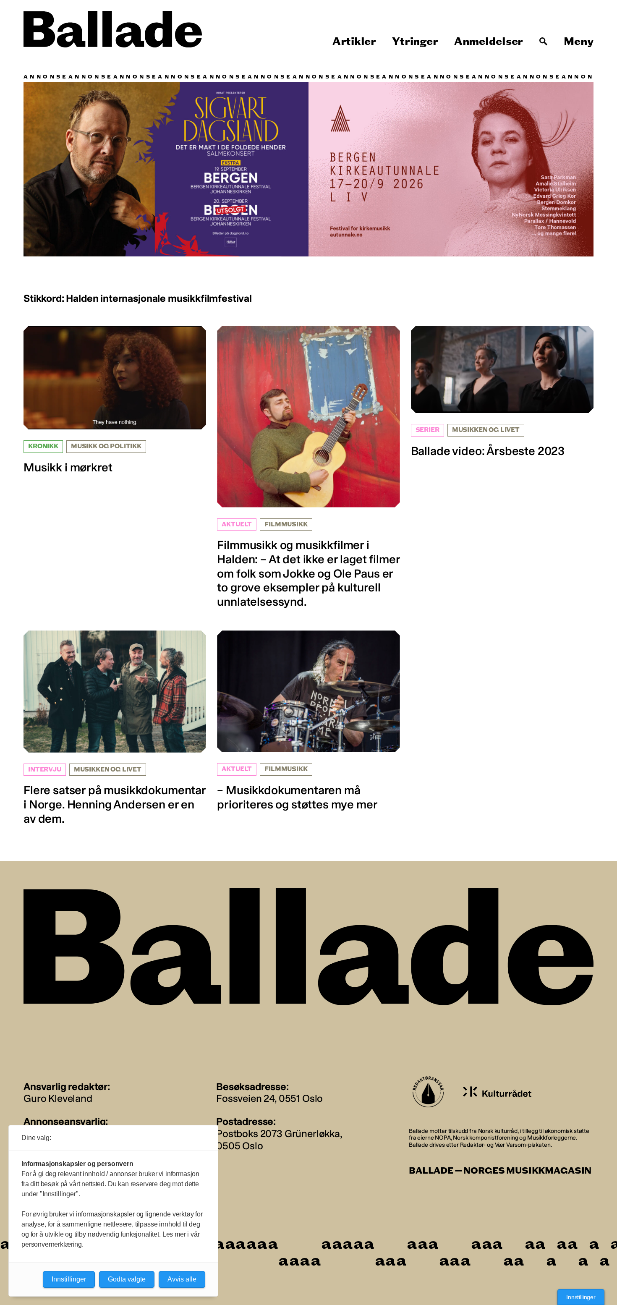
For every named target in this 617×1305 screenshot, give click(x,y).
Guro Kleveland (58, 1098)
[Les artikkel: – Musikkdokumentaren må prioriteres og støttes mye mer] (308, 720)
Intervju (44, 769)
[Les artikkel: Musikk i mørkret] (115, 400)
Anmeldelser (488, 41)
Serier (427, 430)
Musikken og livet (486, 430)
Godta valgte (127, 1279)
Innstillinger (581, 1297)
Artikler (354, 41)
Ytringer (415, 41)
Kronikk (43, 446)
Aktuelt (237, 524)
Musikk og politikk (106, 446)
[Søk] (543, 41)
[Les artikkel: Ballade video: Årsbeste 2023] (502, 392)
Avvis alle (181, 1279)
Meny (578, 41)
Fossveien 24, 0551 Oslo (269, 1098)
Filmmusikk (285, 524)
